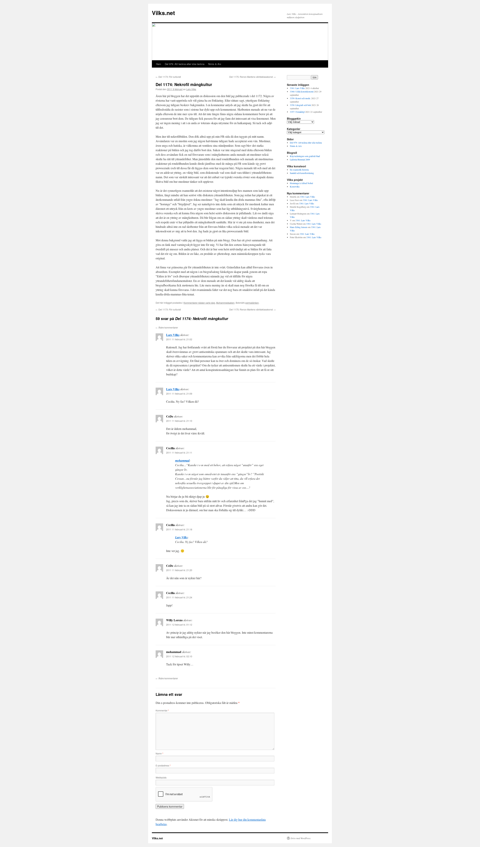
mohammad (182, 460)
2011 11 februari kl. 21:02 (179, 339)
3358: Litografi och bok (300, 104)
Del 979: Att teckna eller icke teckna (184, 64)
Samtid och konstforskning (302, 172)
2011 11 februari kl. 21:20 (179, 570)
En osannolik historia (299, 169)
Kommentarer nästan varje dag (199, 302)
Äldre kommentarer (167, 327)
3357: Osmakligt (297, 111)
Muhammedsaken (225, 302)
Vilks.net (163, 13)
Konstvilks (295, 186)
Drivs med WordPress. (301, 838)
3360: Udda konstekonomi (302, 91)
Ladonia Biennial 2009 (300, 159)
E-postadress (163, 765)
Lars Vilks (191, 89)
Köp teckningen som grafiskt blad (305, 156)
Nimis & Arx (214, 64)
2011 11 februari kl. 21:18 (179, 529)
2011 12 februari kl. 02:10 (179, 656)
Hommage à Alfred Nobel (301, 183)
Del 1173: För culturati (168, 76)
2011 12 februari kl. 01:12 (179, 624)
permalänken (252, 302)
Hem (158, 64)
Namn (159, 753)
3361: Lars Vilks (297, 88)
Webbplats (161, 777)
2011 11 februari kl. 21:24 (179, 597)
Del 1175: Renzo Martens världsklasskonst (252, 76)
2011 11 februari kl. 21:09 (179, 393)
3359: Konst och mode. (300, 98)
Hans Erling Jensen (298, 227)
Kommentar (162, 710)
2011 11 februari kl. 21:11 (179, 452)
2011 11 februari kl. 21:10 (179, 420)
